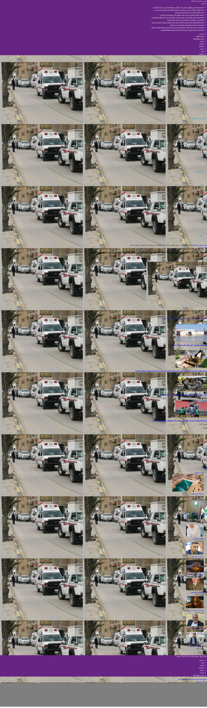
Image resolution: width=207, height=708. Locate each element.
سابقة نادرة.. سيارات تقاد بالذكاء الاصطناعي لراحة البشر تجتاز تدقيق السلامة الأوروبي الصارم (177, 27)
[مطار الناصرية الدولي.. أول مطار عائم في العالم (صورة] (191, 341)
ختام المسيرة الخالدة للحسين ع (195, 574)
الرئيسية (201, 132)
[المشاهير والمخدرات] (195, 536)
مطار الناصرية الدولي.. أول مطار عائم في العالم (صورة (189, 345)
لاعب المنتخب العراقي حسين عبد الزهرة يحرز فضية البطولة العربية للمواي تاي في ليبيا (179, 10)
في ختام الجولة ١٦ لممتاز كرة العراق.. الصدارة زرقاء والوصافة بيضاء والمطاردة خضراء (179, 420)
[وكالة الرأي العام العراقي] (199, 90)
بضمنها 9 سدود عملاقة (198, 493)
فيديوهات (201, 236)
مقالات (202, 210)
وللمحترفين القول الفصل (197, 592)
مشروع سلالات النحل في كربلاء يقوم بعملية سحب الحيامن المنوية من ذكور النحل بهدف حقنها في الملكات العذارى (171, 371)
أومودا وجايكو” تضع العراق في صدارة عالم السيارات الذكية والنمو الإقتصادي (182, 30)
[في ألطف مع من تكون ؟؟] (195, 625)
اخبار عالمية (200, 158)
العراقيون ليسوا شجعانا (197, 556)
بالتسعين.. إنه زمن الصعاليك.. (196, 646)
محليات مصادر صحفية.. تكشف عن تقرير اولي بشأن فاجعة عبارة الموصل (184, 395)
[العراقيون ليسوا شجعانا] (195, 554)
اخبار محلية (201, 145)
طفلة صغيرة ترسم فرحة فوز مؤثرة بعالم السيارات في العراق (187, 25)
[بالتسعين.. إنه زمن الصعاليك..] (195, 643)
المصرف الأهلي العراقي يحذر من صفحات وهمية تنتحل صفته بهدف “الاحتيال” (181, 15)
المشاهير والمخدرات (198, 538)
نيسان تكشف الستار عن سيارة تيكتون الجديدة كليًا (189, 12)
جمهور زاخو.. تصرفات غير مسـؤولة (194, 610)
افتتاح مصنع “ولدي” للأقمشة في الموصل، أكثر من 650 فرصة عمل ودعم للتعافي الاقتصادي (178, 17)
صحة (202, 223)
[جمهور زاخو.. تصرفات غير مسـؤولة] (195, 608)
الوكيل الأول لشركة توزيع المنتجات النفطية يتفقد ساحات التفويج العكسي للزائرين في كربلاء (177, 22)
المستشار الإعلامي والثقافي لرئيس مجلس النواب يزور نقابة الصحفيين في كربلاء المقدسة (178, 7)
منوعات (202, 184)
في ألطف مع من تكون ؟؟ (197, 628)
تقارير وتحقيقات (199, 197)
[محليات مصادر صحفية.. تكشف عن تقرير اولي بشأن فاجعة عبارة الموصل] (192, 391)
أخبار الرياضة (200, 171)
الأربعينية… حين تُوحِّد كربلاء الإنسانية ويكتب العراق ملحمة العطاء (185, 20)
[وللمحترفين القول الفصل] (195, 590)
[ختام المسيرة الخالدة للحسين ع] (195, 572)
